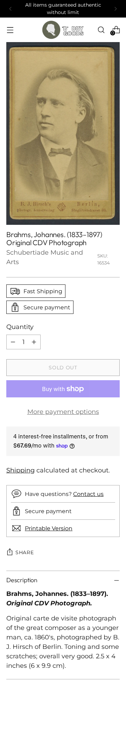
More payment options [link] (63, 412)
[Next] (115, 9)
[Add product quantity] (34, 342)
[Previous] (10, 9)
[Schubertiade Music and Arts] (63, 29)
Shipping (20, 470)
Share (24, 552)
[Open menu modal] (10, 29)
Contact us (88, 493)
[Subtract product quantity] (13, 342)
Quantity (20, 327)
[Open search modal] (101, 29)
